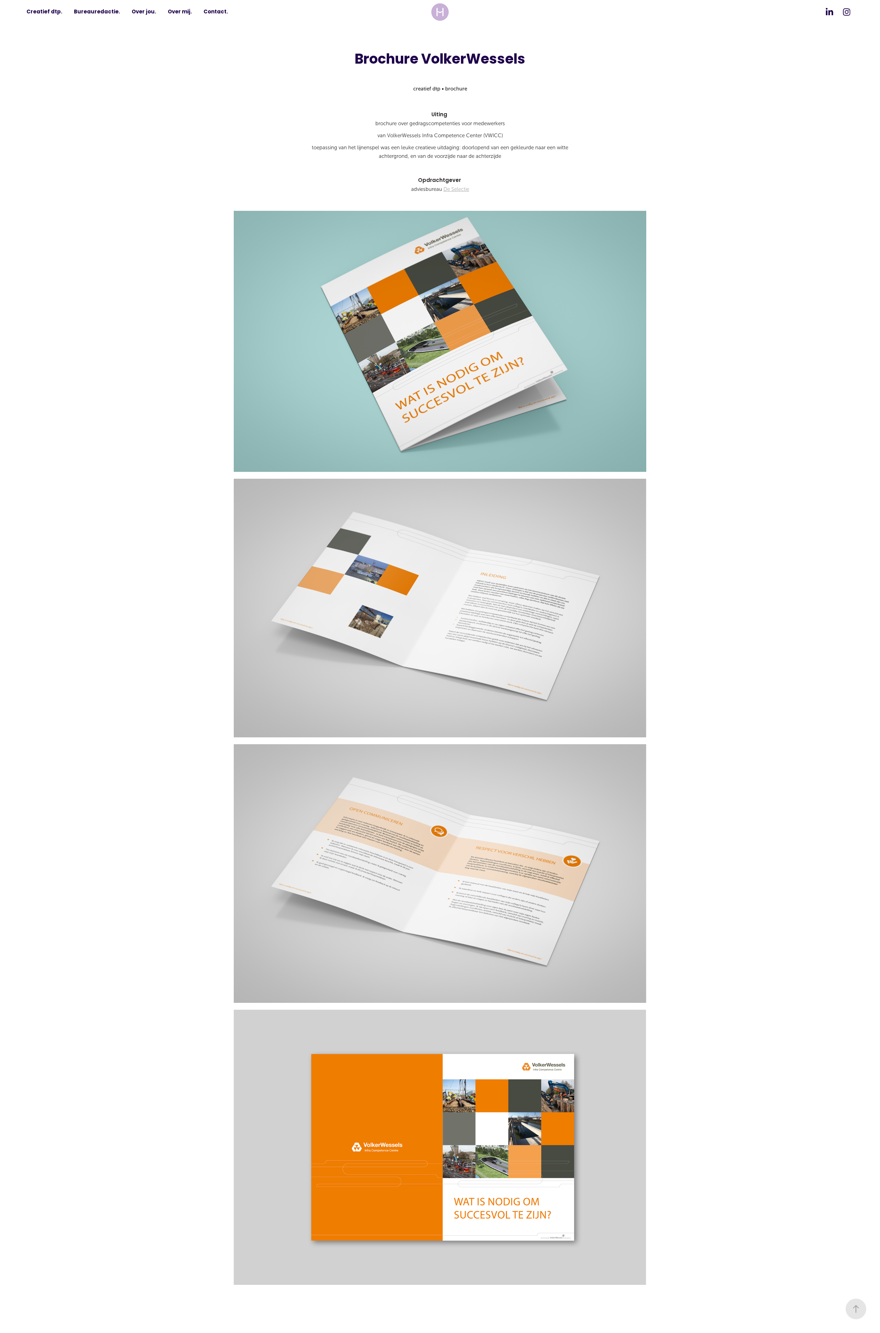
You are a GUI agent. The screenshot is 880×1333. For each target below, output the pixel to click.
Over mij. (180, 12)
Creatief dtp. (44, 12)
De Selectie (456, 189)
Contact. (216, 12)
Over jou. (144, 12)
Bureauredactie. (97, 12)
